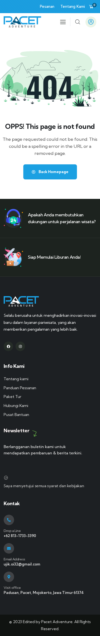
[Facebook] (8, 346)
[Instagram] (20, 346)
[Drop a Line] (9, 520)
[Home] (22, 21)
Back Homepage (53, 171)
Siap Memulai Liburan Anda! (54, 257)
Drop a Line (12, 531)
